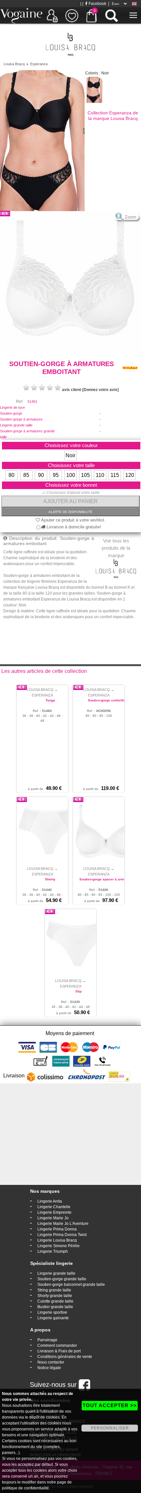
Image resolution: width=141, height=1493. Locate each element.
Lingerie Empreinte (54, 1212)
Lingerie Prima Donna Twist (62, 1234)
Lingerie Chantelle (53, 1207)
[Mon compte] (52, 15)
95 (56, 475)
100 (70, 475)
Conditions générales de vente (64, 1356)
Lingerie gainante (53, 1318)
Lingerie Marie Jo (53, 1218)
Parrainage (47, 1340)
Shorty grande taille (54, 1295)
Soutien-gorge (11, 413)
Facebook (97, 3)
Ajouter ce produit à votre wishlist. (73, 520)
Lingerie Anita (49, 1201)
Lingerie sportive (52, 1312)
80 (11, 475)
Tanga (50, 700)
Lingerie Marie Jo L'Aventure (63, 1223)
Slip (78, 991)
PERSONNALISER (110, 1428)
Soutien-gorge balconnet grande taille (71, 1284)
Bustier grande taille (55, 1307)
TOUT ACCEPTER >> (110, 1405)
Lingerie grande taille (16, 425)
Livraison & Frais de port (59, 1351)
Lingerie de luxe (12, 407)
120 (129, 475)
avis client (71, 389)
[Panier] (91, 15)
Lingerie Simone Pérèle (58, 1246)
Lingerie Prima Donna (57, 1229)
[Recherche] (111, 15)
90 (41, 475)
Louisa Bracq (14, 64)
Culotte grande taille (55, 1301)
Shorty (50, 879)
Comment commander (57, 1345)
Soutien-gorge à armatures (21, 419)
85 (26, 475)
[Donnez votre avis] (100, 389)
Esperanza (39, 64)
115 (115, 475)
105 (85, 475)
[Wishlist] (71, 15)
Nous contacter (50, 1362)
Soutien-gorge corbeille (106, 700)
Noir (70, 455)
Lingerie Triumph (52, 1251)
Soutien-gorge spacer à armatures (106, 879)
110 (100, 475)
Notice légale (49, 1367)
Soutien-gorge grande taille (61, 1279)
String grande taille (54, 1290)
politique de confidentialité (25, 1488)
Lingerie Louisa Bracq (57, 1240)
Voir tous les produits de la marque (116, 548)
